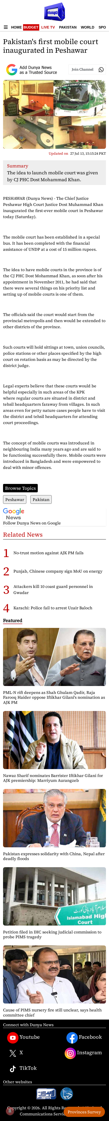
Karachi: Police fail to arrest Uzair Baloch (52, 608)
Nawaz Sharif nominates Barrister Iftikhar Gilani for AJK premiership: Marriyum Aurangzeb (53, 778)
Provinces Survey (84, 1112)
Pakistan (68, 27)
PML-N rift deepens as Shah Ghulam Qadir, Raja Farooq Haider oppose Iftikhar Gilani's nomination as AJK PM (54, 697)
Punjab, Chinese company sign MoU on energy (57, 571)
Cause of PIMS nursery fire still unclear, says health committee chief (52, 1012)
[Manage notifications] (10, 1111)
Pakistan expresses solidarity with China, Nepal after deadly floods (54, 856)
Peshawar (14, 499)
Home (16, 27)
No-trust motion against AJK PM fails (48, 553)
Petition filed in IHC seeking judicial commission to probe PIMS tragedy (52, 934)
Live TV (48, 27)
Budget (31, 27)
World (87, 27)
